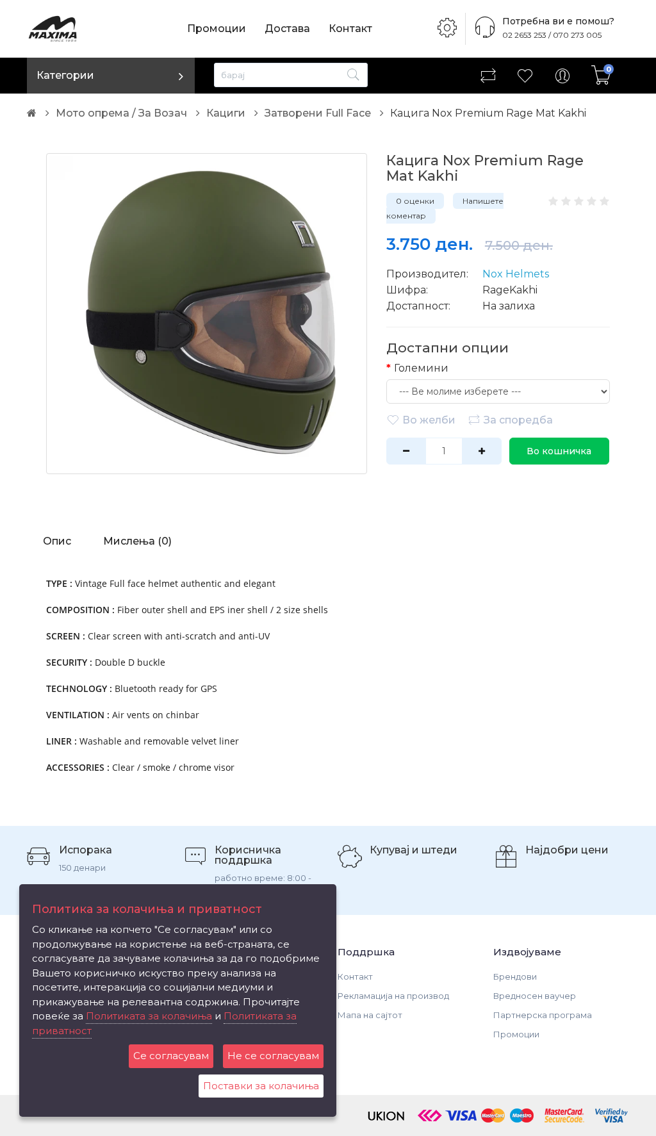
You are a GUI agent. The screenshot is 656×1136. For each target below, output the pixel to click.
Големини (421, 368)
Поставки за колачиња (261, 1086)
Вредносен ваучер (534, 996)
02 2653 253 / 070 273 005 (552, 35)
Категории (65, 75)
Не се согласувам (273, 1056)
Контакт (350, 28)
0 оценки (415, 201)
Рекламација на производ (393, 996)
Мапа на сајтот (370, 1015)
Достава (287, 28)
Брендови (515, 976)
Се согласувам (171, 1056)
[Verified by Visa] (611, 1114)
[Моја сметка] (562, 76)
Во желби (428, 420)
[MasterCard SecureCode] (564, 1114)
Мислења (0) (137, 541)
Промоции (216, 28)
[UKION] (387, 1114)
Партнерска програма (542, 1015)
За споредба (518, 420)
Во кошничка (559, 451)
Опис (57, 541)
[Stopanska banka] (429, 1114)
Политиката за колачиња (149, 1016)
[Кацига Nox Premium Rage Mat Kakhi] (206, 313)
